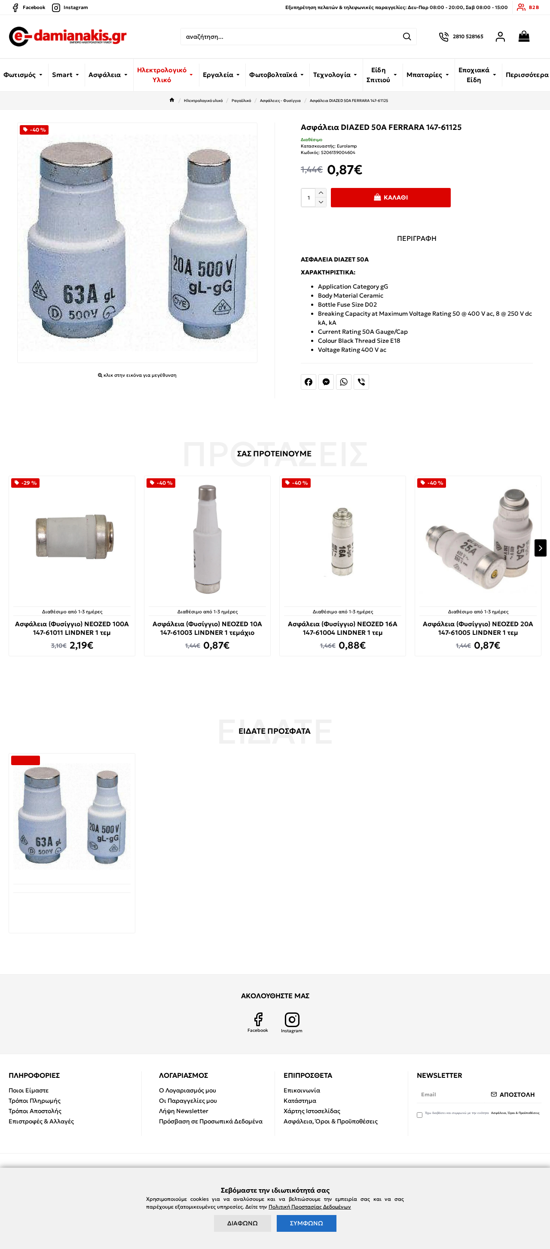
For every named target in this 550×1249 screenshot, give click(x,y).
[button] (9, 548)
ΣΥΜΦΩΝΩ (306, 1223)
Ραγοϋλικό (241, 100)
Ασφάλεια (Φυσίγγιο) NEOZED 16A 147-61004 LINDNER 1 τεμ (342, 628)
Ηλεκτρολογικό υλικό (203, 100)
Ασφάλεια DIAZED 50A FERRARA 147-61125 (72, 905)
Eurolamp (347, 146)
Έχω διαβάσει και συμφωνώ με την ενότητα (482, 1113)
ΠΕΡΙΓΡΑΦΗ (417, 238)
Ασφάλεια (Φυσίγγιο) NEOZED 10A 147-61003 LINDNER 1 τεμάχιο (207, 628)
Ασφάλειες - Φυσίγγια (280, 100)
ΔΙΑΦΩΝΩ (242, 1223)
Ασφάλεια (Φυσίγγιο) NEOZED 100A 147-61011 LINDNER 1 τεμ (72, 628)
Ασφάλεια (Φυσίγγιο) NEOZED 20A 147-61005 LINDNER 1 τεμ (478, 628)
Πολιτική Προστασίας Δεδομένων (310, 1206)
